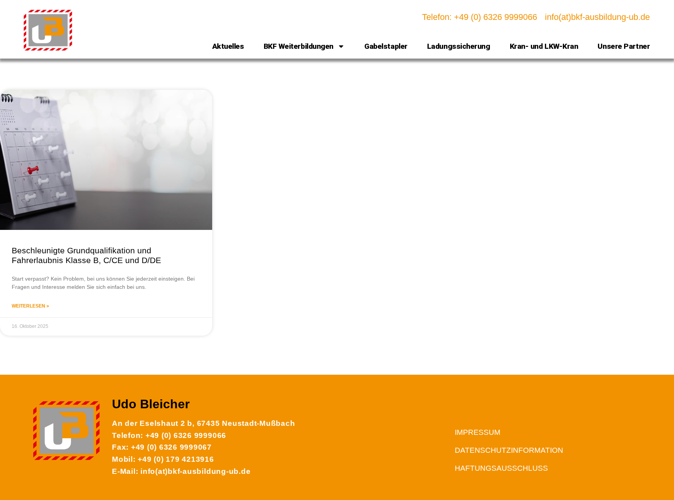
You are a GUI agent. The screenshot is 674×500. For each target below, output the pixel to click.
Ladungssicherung (458, 46)
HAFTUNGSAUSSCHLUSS (501, 468)
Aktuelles (228, 46)
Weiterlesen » (30, 306)
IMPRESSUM (477, 432)
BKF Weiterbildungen (298, 46)
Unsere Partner (624, 46)
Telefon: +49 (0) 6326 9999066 (479, 17)
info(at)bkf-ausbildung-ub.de (597, 17)
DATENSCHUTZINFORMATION (509, 450)
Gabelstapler (386, 46)
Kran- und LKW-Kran (544, 46)
